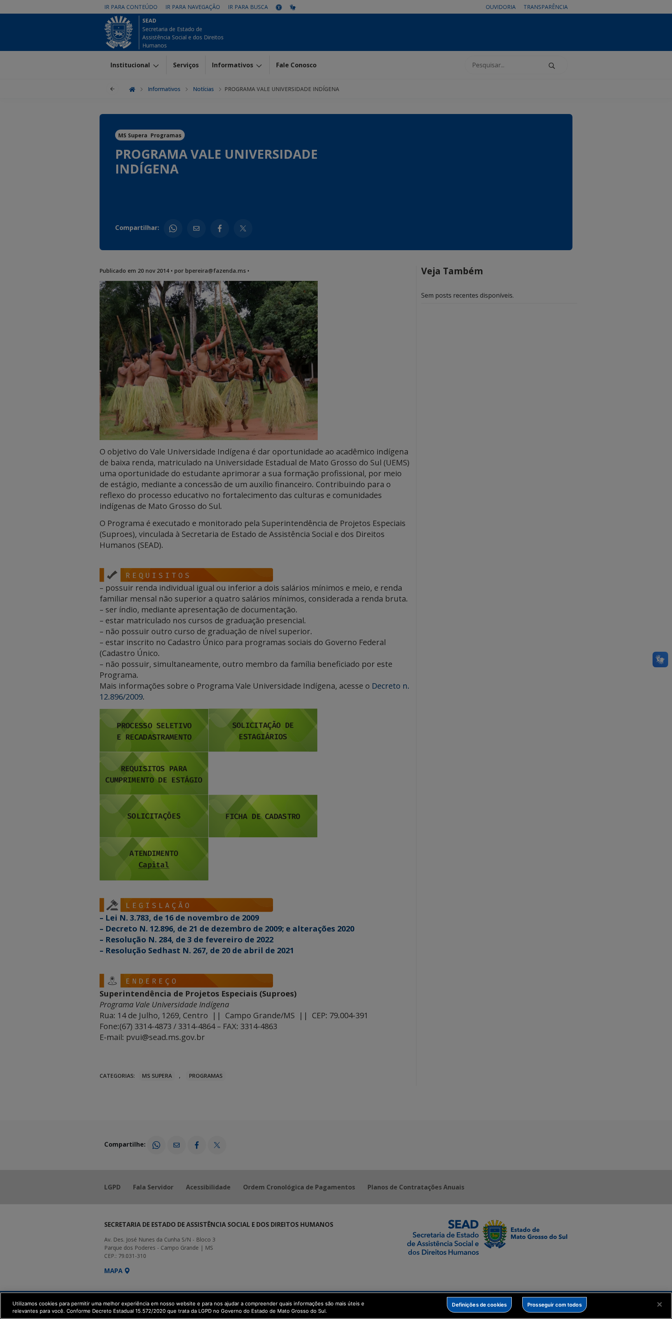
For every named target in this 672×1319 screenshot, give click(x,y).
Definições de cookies (479, 1304)
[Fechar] (659, 1304)
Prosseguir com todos (554, 1304)
